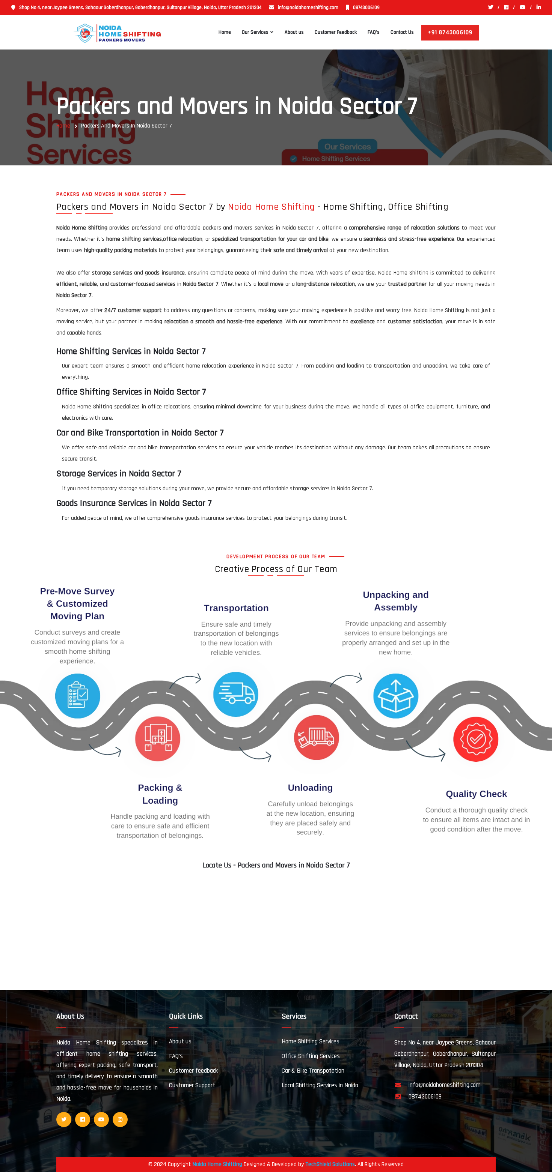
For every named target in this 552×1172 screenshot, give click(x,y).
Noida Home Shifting (271, 207)
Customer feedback (193, 1071)
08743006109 (366, 8)
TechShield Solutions (330, 1164)
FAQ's (374, 32)
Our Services (255, 32)
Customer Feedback (336, 32)
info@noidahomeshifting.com (308, 8)
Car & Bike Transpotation (313, 1071)
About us (294, 32)
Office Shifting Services (311, 1056)
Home (225, 32)
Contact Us (402, 32)
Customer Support (192, 1085)
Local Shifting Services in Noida (320, 1085)
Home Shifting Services (310, 1041)
